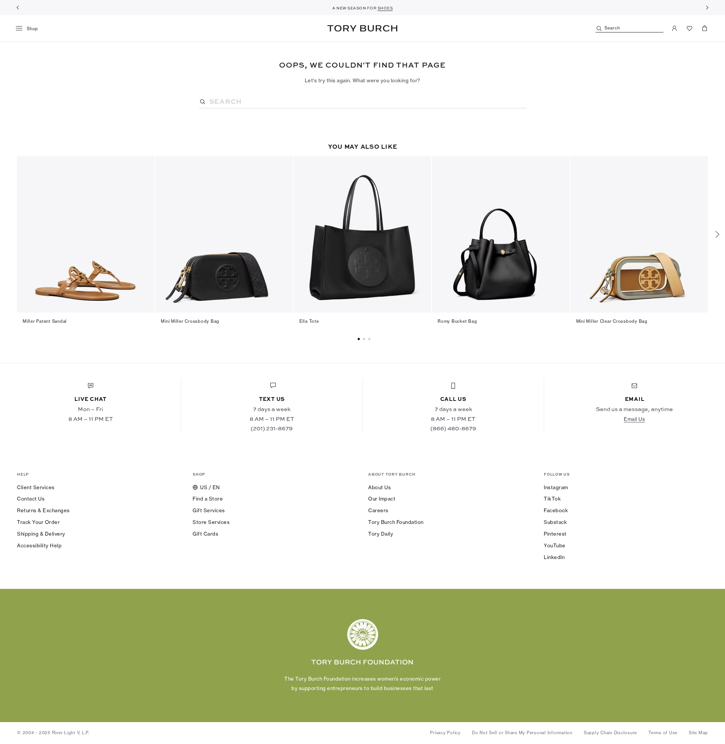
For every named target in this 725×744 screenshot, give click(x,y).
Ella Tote (309, 321)
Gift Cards (205, 534)
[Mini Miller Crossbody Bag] (224, 234)
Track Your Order (38, 522)
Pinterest (555, 534)
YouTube (555, 545)
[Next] (707, 7)
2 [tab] (370, 339)
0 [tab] (360, 339)
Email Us (634, 419)
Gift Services (209, 510)
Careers (378, 510)
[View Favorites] (689, 28)
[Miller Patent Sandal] (85, 234)
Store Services (211, 522)
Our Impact (381, 499)
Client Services (36, 487)
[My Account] (674, 28)
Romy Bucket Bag (457, 321)
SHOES (385, 8)
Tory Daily (380, 534)
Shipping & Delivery (41, 534)
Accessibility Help (39, 545)
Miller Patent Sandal (45, 321)
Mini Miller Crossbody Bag (190, 321)
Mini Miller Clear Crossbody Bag (612, 321)
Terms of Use (662, 732)
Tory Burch (362, 28)
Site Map (698, 732)
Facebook (556, 510)
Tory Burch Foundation (396, 522)
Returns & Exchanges (43, 510)
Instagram (556, 487)
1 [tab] (365, 339)
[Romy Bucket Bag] (500, 234)
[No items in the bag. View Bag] (704, 28)
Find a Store (208, 499)
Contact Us (31, 499)
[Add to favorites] (144, 166)
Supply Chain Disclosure (610, 732)
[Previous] (18, 7)
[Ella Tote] (362, 234)
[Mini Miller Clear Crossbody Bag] (639, 234)
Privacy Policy (445, 732)
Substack (555, 522)
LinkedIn (554, 557)
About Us (379, 487)
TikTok (552, 499)
